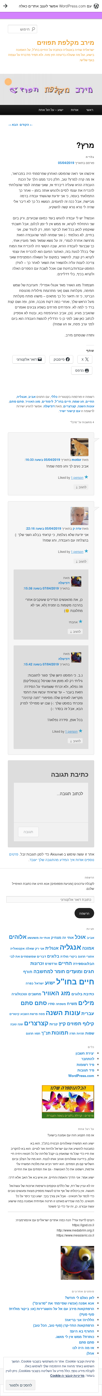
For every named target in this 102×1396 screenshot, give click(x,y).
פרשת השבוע (29, 1014)
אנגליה (22, 396)
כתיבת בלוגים (82, 993)
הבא (13, 124)
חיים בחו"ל (63, 401)
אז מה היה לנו (83, 1347)
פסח (42, 1014)
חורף (27, 971)
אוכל (80, 936)
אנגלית (52, 948)
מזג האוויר (32, 401)
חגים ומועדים (80, 971)
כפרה (29, 983)
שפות (89, 1033)
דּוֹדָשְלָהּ (49, 406)
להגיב (81, 486)
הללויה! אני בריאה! (79, 1319)
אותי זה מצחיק (62, 937)
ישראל (39, 983)
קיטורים (14, 1014)
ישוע (50, 982)
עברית (87, 1013)
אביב (32, 396)
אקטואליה (17, 948)
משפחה (61, 1004)
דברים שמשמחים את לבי (28, 956)
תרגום (29, 1033)
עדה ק (77, 528)
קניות (53, 1024)
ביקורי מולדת (68, 956)
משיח (72, 1003)
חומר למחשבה (49, 971)
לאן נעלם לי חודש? (79, 1297)
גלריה (90, 157)
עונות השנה (86, 406)
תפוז (37, 1033)
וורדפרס (51, 963)
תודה (72, 1033)
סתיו (51, 1003)
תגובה (28, 831)
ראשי (89, 109)
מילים (86, 1002)
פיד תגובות (85, 1070)
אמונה (88, 948)
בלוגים (53, 956)
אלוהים (17, 937)
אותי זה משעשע (38, 937)
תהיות (80, 1033)
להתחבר (87, 1058)
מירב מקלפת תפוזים (65, 42)
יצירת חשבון (85, 1053)
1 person (77, 477)
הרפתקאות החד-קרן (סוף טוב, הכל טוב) (63, 1325)
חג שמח (78, 401)
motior (76, 459)
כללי (54, 396)
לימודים (47, 401)
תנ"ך (45, 1033)
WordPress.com (81, 1075)
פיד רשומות (85, 1064)
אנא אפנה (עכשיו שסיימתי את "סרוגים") (63, 1303)
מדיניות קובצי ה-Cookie (67, 1375)
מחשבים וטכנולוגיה (26, 993)
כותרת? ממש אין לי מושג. (74, 1336)
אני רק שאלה (35, 948)
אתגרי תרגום (86, 956)
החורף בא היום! (82, 1331)
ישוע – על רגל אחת (51, 109)
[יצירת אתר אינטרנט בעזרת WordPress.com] (51, 6)
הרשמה (89, 877)
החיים (90, 401)
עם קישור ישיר (69, 410)
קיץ (62, 1023)
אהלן (90, 1353)
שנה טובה (16, 1024)
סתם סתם (16, 401)
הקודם (26, 124)
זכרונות (37, 963)
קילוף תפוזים (80, 1023)
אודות (74, 109)
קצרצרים (69, 406)
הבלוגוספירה (83, 963)
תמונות (60, 1032)
